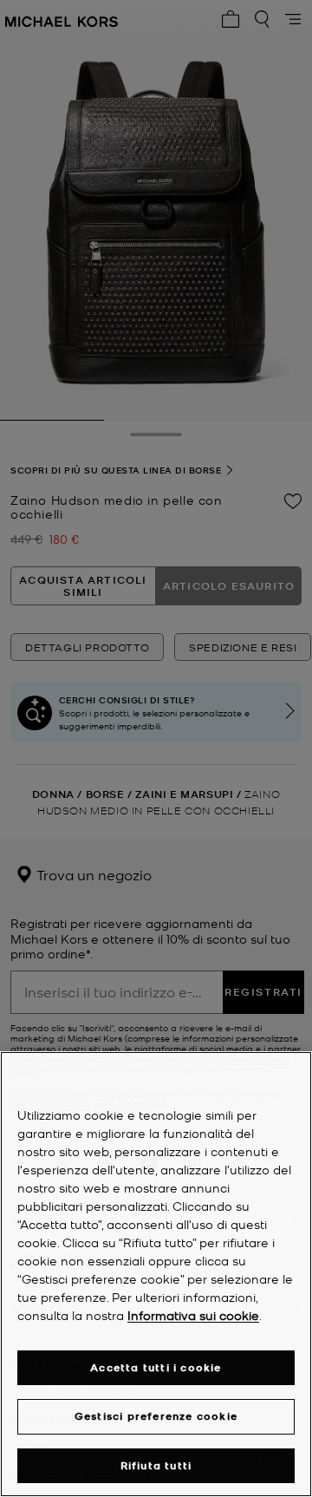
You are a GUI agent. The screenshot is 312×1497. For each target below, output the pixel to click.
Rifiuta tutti (156, 1465)
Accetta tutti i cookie (155, 1367)
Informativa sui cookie (193, 1315)
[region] (156, 1274)
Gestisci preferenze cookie (156, 1416)
